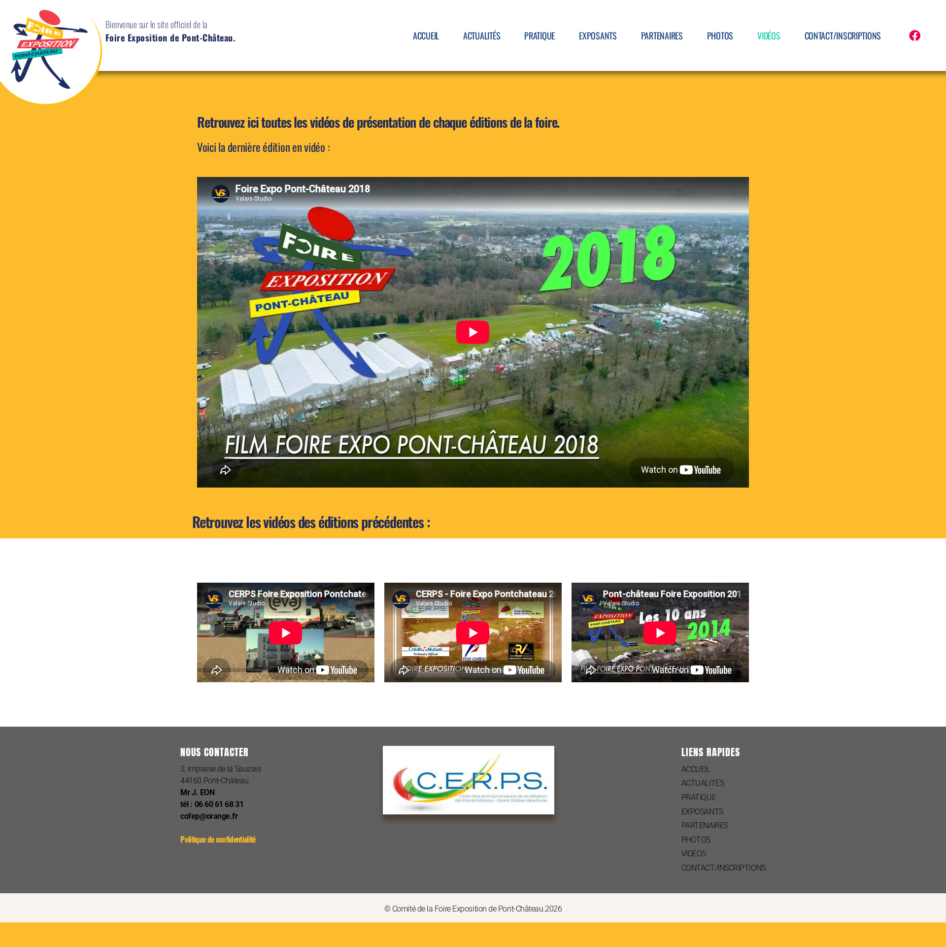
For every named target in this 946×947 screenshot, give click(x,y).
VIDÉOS (768, 35)
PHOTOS (720, 35)
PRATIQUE (539, 35)
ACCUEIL (426, 35)
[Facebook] (914, 35)
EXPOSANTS (598, 35)
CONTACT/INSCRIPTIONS (843, 35)
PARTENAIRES (662, 35)
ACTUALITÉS (481, 35)
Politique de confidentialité (217, 839)
